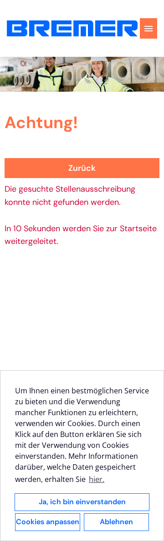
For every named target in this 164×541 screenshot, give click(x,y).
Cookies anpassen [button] (47, 521)
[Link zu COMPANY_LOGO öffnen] (72, 28)
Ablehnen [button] (116, 521)
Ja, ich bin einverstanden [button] (82, 501)
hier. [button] (96, 479)
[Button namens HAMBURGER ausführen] (148, 28)
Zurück (82, 168)
